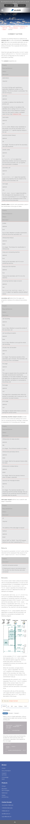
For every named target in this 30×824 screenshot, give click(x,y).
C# (8, 706)
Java (15, 706)
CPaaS (4, 786)
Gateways (4, 793)
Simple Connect (13, 701)
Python (21, 706)
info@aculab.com (5, 810)
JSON (4, 706)
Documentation (6, 770)
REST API (5, 27)
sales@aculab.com (6, 813)
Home (3, 768)
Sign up (15, 23)
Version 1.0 (22, 27)
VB (12, 706)
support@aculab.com (7, 816)
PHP (25, 706)
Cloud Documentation (5, 26)
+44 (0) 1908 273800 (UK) (7, 805)
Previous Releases (13, 27)
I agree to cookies (9, 5)
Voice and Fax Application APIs (20, 26)
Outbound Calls (17, 114)
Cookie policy (22, 5)
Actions (4, 29)
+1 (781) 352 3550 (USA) (7, 808)
